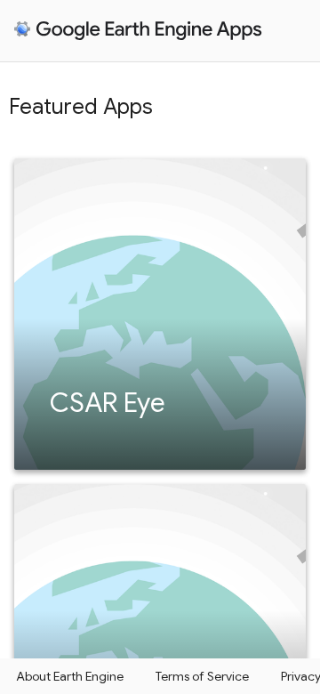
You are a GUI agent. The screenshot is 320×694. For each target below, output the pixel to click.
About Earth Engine (70, 676)
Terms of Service (202, 676)
